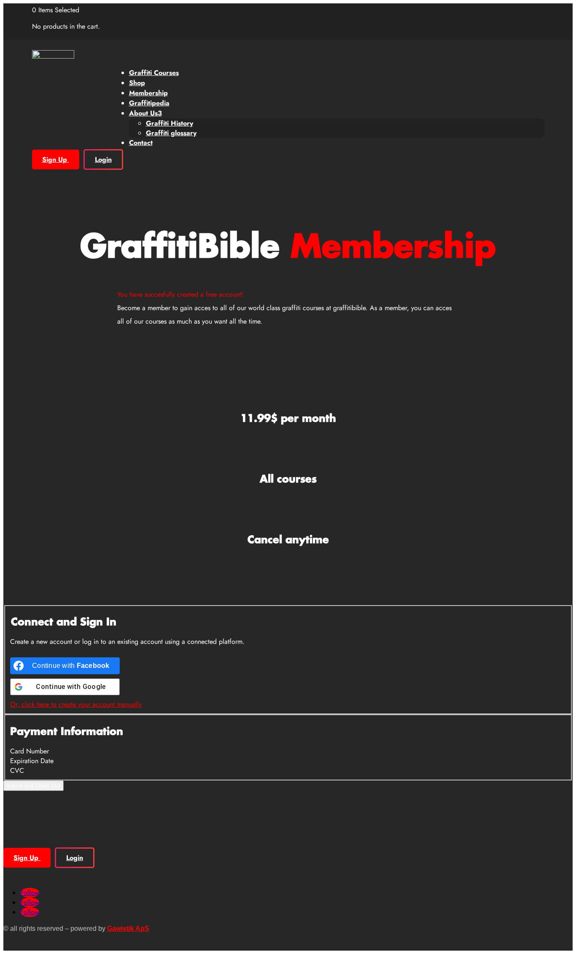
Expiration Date (32, 761)
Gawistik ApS (128, 928)
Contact (141, 142)
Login (103, 159)
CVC (17, 770)
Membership (148, 93)
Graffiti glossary (171, 133)
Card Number (29, 751)
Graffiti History (169, 123)
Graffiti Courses (154, 73)
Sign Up (55, 159)
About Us (145, 113)
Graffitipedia (149, 103)
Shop (137, 83)
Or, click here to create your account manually (76, 704)
